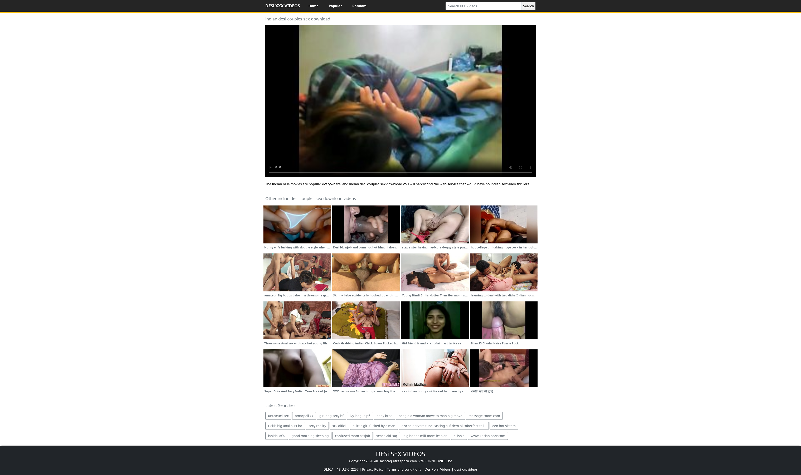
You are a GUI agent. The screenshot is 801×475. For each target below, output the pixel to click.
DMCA (328, 469)
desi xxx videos (466, 469)
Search (528, 6)
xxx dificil (339, 425)
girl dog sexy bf (331, 415)
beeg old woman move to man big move (430, 415)
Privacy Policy (372, 469)
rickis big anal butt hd (285, 425)
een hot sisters (504, 425)
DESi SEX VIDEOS (400, 454)
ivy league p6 (360, 415)
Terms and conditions (404, 469)
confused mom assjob (352, 435)
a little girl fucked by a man (374, 425)
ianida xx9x (276, 435)
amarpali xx (304, 415)
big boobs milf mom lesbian (425, 435)
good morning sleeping (310, 435)
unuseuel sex (278, 415)
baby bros (384, 415)
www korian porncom (488, 435)
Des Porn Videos (438, 469)
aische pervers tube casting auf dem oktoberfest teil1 (444, 425)
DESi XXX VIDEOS (282, 6)
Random (359, 6)
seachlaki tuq (386, 435)
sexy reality (317, 425)
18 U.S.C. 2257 (348, 469)
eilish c (459, 435)
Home (313, 6)
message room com (484, 415)
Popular (335, 6)
